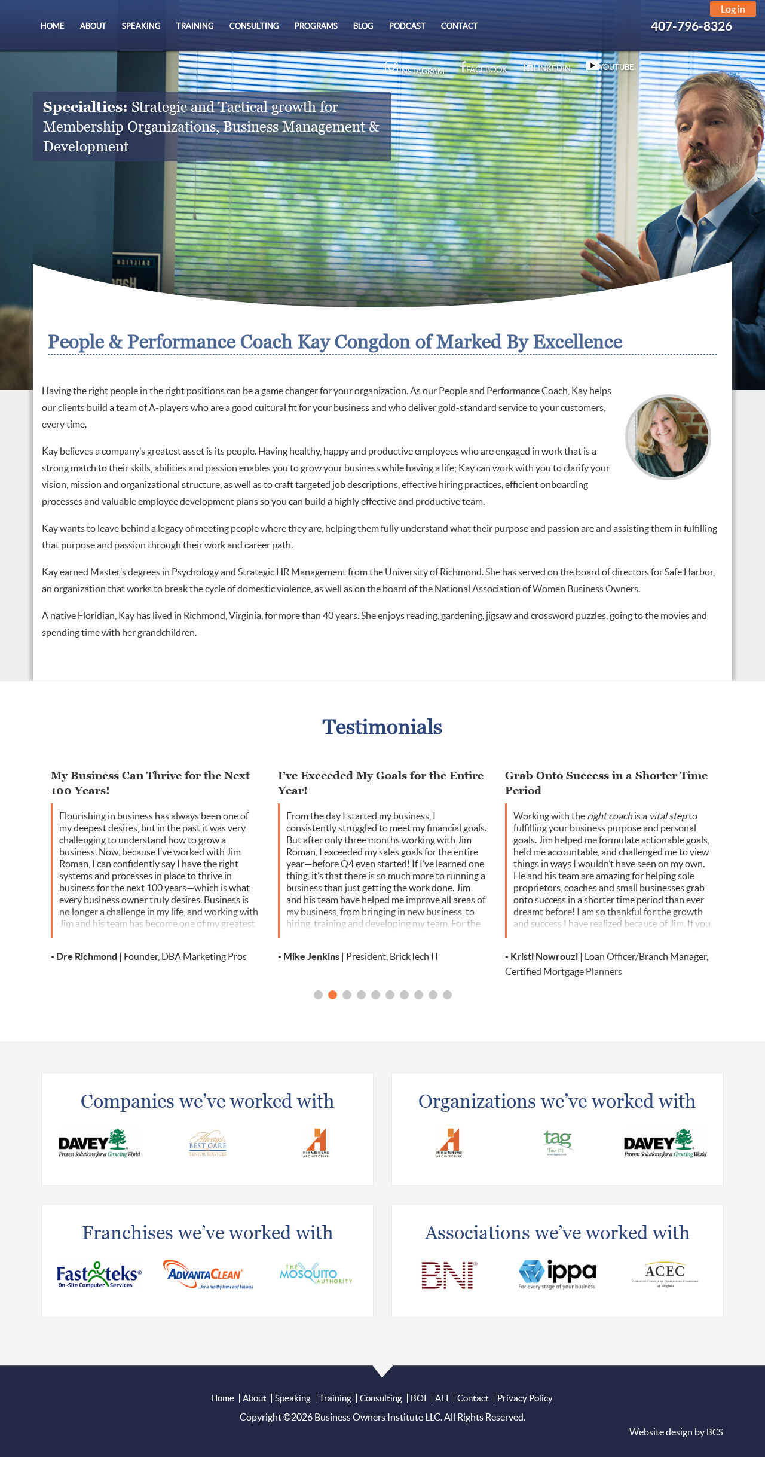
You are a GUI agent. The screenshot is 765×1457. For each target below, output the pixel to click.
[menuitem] (52, 26)
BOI (419, 1398)
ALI (442, 1398)
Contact (473, 1398)
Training (335, 1398)
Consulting (381, 1398)
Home (222, 1398)
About (255, 1398)
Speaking (293, 1398)
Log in (733, 9)
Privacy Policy (525, 1398)
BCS (714, 1432)
